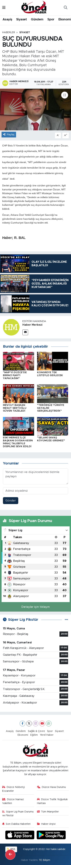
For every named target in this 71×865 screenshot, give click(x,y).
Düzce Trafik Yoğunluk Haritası (52, 801)
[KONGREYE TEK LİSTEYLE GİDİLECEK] (52, 360)
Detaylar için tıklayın (35, 606)
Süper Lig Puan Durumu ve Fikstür (18, 813)
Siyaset (21, 19)
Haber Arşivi (48, 824)
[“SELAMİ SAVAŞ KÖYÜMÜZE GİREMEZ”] (52, 426)
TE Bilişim (44, 860)
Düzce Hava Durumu (54, 787)
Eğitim (34, 735)
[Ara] (65, 8)
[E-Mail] (25, 332)
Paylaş (10, 134)
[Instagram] (35, 723)
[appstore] (20, 835)
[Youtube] (42, 723)
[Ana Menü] (4, 7)
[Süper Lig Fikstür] (66, 619)
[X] (29, 723)
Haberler (8, 32)
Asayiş (7, 19)
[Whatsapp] (49, 723)
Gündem (37, 19)
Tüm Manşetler (50, 811)
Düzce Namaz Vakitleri (13, 801)
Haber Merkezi (32, 324)
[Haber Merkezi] (11, 327)
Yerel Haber (46, 735)
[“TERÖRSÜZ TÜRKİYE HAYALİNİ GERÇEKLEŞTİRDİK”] (52, 393)
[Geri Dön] (10, 854)
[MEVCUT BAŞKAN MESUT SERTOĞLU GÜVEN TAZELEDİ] (18, 393)
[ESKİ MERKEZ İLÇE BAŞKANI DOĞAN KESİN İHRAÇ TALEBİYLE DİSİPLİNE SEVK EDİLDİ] (18, 426)
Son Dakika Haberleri (18, 824)
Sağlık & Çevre (36, 731)
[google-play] (51, 835)
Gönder (10, 500)
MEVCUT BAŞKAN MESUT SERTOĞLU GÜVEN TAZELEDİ (14, 408)
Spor (50, 19)
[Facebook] (22, 723)
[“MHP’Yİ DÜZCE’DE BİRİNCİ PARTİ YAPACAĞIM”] (18, 360)
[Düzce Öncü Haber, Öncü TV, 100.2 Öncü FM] (34, 7)
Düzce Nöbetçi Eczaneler (13, 789)
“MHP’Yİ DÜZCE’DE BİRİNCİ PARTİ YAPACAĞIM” (15, 375)
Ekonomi (23, 735)
